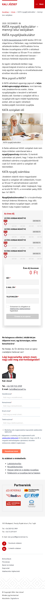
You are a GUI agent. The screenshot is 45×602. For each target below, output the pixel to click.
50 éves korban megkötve (15, 251)
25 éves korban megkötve (15, 218)
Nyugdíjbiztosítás (15, 466)
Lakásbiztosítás (14, 463)
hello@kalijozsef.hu (17, 389)
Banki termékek (8, 565)
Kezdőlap (5, 12)
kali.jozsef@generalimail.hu (18, 537)
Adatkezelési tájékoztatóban (20, 309)
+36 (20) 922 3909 (11, 528)
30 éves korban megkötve (15, 229)
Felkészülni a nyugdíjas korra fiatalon (23, 473)
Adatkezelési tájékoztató (11, 571)
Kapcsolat (6, 568)
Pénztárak (6, 562)
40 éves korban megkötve (15, 240)
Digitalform (14, 598)
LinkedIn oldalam (14, 548)
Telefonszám (12, 297)
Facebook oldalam (15, 543)
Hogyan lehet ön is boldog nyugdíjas (23, 470)
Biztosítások (6, 559)
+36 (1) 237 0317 (11, 532)
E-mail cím (11, 287)
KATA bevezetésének (12, 40)
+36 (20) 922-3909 (14, 386)
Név (8, 278)
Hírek (13, 12)
